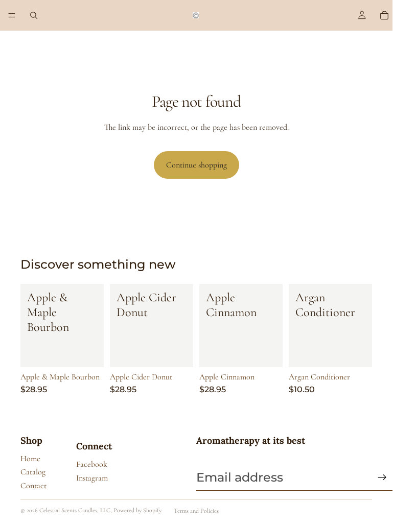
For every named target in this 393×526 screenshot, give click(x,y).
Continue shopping (196, 165)
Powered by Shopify (137, 510)
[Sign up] (382, 477)
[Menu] (12, 15)
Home (30, 458)
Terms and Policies (196, 510)
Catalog (32, 472)
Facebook (91, 464)
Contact (33, 486)
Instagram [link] (92, 478)
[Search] (33, 15)
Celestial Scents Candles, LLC (74, 510)
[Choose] (88, 352)
